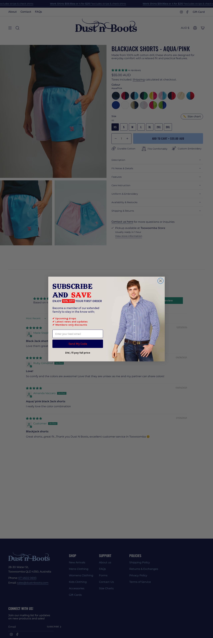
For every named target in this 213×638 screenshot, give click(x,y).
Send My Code (77, 344)
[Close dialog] (160, 281)
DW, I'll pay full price (77, 352)
